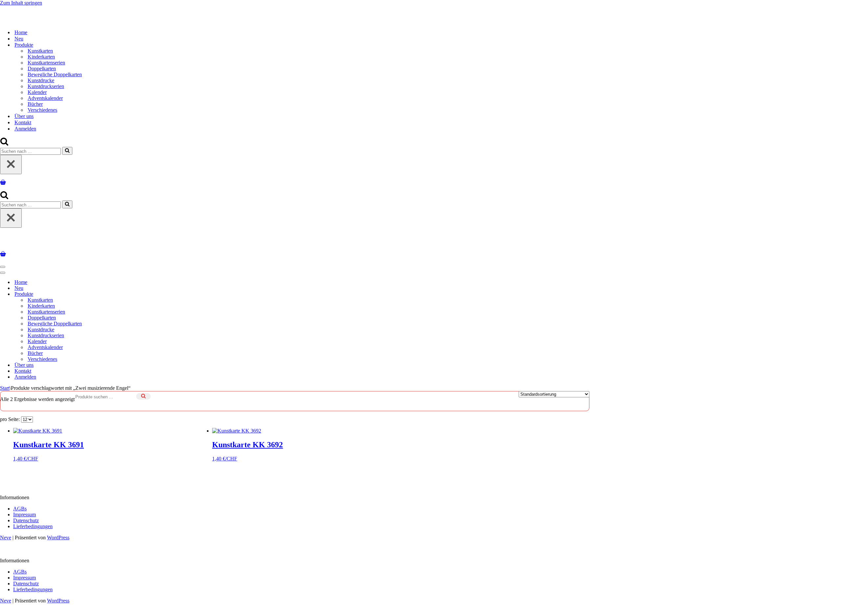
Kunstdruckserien (46, 85)
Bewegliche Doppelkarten (55, 73)
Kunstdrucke (41, 79)
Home (20, 31)
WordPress (58, 535)
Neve (5, 535)
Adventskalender (45, 97)
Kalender (37, 91)
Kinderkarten (41, 55)
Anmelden (25, 127)
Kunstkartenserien (46, 61)
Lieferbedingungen (33, 524)
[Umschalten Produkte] (115, 291)
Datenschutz (26, 518)
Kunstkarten (40, 49)
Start (5, 385)
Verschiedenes (42, 108)
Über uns (24, 115)
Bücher (35, 102)
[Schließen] (11, 163)
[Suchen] (4, 142)
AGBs (20, 506)
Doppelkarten (42, 67)
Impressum (24, 512)
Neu (18, 37)
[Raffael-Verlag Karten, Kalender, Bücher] (84, 10)
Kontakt (22, 121)
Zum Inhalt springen (21, 3)
